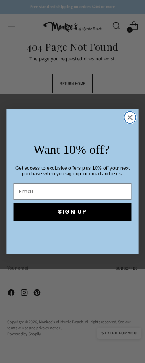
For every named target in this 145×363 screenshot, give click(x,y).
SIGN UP (72, 212)
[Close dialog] (130, 118)
